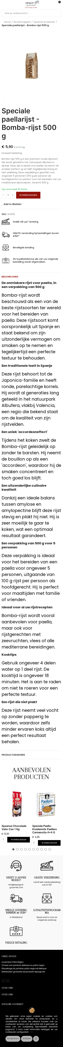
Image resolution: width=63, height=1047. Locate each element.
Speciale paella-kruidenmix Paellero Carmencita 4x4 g (44, 829)
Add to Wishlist (12, 204)
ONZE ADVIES (9, 956)
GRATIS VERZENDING (47, 877)
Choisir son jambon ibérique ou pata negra (23, 965)
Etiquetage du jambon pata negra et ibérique (24, 968)
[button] (13, 849)
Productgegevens (13, 754)
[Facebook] (3, 981)
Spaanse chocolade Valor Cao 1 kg (14, 827)
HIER (31, 1032)
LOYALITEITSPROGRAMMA (47, 911)
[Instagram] (8, 981)
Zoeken (57, 13)
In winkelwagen (28, 195)
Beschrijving (10, 276)
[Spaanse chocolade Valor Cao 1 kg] (16, 805)
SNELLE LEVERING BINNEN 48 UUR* (16, 911)
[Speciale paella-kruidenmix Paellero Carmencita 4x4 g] (46, 805)
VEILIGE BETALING (16, 942)
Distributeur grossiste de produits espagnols (23, 971)
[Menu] (3, 4)
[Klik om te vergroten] (7, 97)
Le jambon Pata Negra (12, 962)
